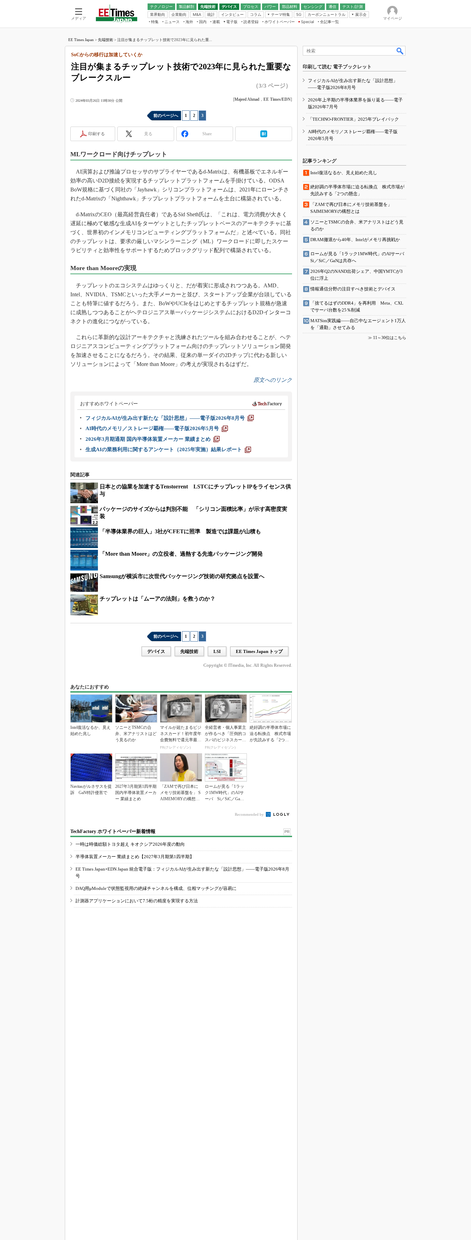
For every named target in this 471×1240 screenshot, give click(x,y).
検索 (400, 51)
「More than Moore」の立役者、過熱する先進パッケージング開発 (181, 554)
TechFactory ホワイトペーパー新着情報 (113, 831)
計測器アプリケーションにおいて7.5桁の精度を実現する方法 (137, 900)
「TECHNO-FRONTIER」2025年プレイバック (353, 119)
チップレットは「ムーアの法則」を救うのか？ (158, 599)
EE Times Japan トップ (259, 651)
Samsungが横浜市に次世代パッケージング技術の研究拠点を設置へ (182, 576)
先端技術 (105, 40)
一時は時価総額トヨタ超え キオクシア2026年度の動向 (130, 844)
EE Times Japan (81, 40)
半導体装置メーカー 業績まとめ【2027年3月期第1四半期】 (135, 856)
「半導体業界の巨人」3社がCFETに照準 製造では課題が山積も (180, 531)
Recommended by (250, 814)
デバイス (156, 651)
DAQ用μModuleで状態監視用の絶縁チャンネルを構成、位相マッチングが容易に (156, 888)
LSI (217, 651)
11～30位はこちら (389, 337)
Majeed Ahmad (246, 99)
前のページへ (165, 115)
